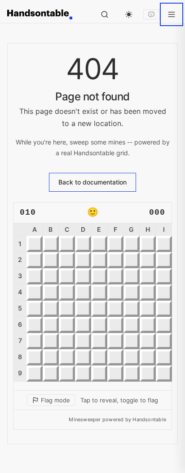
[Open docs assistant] (151, 14)
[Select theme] (129, 14)
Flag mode (55, 400)
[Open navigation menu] (171, 14)
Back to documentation (92, 182)
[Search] (105, 14)
